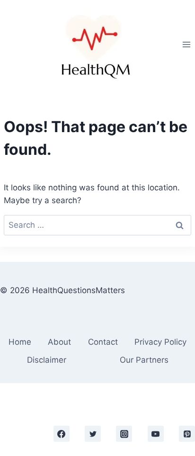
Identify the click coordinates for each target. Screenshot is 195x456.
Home (20, 342)
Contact (103, 342)
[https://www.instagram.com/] (124, 434)
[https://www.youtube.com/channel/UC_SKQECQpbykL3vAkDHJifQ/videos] (156, 434)
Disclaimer (46, 360)
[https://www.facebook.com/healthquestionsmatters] (61, 434)
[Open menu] (186, 44)
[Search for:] (97, 225)
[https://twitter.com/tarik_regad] (93, 434)
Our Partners (144, 360)
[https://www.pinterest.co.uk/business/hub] (187, 434)
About (59, 342)
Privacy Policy (160, 342)
